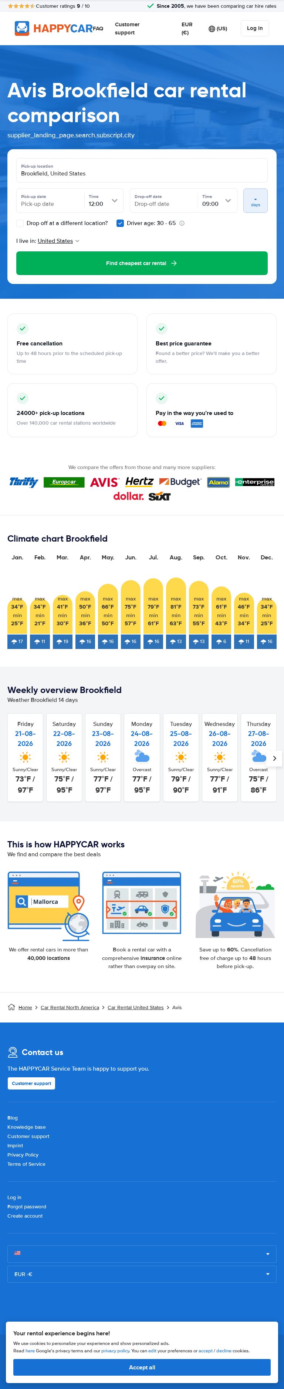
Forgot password (26, 1207)
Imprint (15, 1145)
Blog (12, 1118)
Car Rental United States (136, 1007)
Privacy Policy (22, 1155)
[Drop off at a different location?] (20, 223)
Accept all (142, 1367)
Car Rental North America (70, 1007)
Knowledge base (26, 1127)
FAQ (98, 28)
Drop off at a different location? (66, 223)
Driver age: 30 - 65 (151, 223)
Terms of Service (26, 1164)
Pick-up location (37, 166)
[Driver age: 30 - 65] (120, 223)
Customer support (127, 28)
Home (25, 1007)
